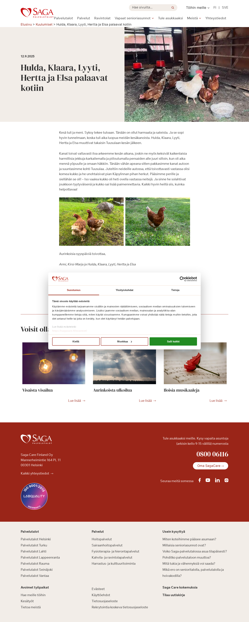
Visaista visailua (37, 390)
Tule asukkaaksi (170, 18)
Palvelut (83, 18)
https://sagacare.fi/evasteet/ (69, 330)
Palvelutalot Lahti (33, 551)
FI (214, 7)
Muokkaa (122, 341)
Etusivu (26, 24)
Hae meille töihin (33, 595)
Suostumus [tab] (74, 290)
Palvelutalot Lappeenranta (40, 557)
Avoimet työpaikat (35, 587)
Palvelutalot (63, 18)
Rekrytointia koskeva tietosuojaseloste (120, 607)
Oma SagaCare (208, 466)
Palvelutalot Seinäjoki (37, 570)
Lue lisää (74, 401)
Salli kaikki (173, 341)
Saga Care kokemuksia (180, 587)
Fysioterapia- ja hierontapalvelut (115, 551)
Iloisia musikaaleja (181, 390)
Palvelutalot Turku (34, 545)
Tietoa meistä (31, 607)
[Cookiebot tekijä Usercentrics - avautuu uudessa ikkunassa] (182, 278)
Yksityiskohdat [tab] (124, 290)
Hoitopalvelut (102, 539)
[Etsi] (173, 7)
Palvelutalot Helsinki (36, 539)
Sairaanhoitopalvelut (107, 545)
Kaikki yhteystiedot (35, 473)
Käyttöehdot (101, 595)
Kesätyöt (27, 601)
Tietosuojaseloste (105, 601)
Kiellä (75, 341)
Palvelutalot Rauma (35, 563)
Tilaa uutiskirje (173, 595)
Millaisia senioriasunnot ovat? (184, 545)
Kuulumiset (44, 24)
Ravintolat (102, 18)
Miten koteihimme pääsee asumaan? (189, 539)
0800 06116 (212, 454)
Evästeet (98, 589)
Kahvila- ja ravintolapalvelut (112, 557)
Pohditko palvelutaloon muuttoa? (186, 557)
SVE (225, 7)
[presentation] (53, 363)
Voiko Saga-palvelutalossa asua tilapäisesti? (194, 551)
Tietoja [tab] (175, 290)
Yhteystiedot (215, 18)
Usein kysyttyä (173, 531)
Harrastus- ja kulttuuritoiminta (114, 563)
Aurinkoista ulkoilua (112, 390)
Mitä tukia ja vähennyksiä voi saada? (188, 563)
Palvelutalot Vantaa (35, 576)
